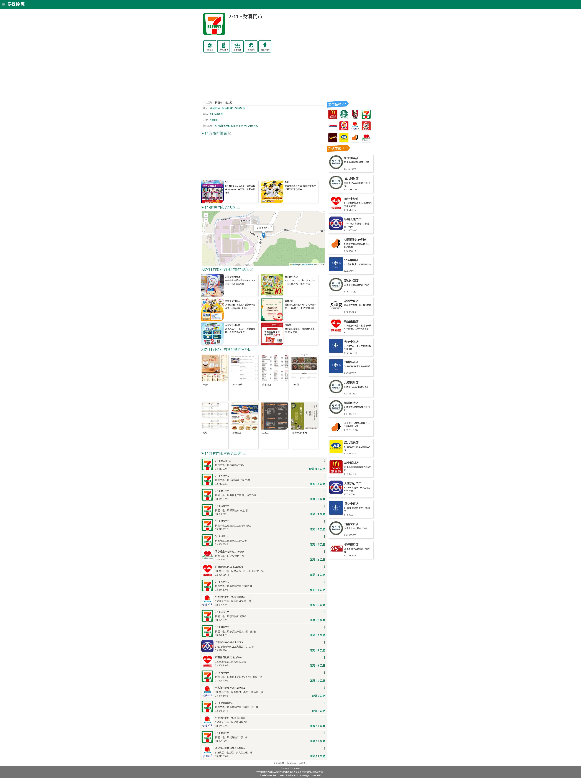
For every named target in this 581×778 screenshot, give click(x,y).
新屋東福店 (351, 321)
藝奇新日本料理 (299, 433)
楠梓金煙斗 (351, 199)
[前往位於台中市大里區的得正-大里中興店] (336, 351)
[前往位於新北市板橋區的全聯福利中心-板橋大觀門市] (336, 229)
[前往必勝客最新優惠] (366, 129)
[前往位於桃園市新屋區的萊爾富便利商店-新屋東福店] (336, 331)
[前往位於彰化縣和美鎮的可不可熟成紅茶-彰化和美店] (336, 168)
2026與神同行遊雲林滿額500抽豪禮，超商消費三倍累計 (240, 306)
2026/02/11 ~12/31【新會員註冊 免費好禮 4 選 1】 (240, 331)
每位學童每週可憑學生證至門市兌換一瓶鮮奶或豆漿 (240, 282)
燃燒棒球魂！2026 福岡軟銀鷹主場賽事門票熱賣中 (300, 188)
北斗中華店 (351, 260)
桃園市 (218, 102)
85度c (205, 384)
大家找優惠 (279, 763)
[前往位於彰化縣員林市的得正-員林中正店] (336, 513)
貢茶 (205, 433)
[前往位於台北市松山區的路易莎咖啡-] (336, 433)
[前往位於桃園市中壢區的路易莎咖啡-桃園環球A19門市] (336, 249)
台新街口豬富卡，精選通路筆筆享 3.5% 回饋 (300, 331)
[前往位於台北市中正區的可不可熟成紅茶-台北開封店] (336, 188)
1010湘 (295, 384)
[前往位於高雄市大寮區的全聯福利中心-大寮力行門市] (336, 493)
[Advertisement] (263, 78)
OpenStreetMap (307, 264)
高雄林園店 (351, 280)
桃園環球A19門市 (355, 239)
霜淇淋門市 (265, 50)
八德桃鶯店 (351, 382)
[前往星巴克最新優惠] (344, 118)
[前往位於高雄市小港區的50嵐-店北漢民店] (336, 452)
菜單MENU (224, 50)
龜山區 (229, 102)
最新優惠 (210, 50)
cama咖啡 (237, 384)
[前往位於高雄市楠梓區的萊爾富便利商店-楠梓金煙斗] (336, 208)
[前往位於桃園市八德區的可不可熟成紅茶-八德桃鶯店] (336, 392)
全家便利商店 (291, 277)
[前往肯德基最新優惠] (355, 118)
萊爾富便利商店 (232, 277)
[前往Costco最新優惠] (333, 129)
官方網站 (251, 50)
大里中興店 (351, 342)
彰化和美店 (351, 158)
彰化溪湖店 (351, 463)
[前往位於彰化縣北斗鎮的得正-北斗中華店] (336, 270)
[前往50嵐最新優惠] (344, 141)
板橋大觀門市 (352, 219)
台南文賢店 (351, 524)
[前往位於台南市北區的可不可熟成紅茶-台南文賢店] (336, 534)
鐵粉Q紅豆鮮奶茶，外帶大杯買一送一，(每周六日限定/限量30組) (300, 306)
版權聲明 (291, 763)
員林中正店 (351, 504)
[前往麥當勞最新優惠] (333, 118)
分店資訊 (237, 50)
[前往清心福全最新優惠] (366, 141)
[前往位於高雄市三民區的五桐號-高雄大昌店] (336, 311)
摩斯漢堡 (237, 433)
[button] (263, 235)
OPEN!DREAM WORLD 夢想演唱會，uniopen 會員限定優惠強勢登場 (240, 189)
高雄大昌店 (351, 301)
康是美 (288, 325)
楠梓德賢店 (351, 544)
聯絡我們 (303, 763)
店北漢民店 (351, 442)
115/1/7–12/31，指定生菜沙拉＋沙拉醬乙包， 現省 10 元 (300, 282)
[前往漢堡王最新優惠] (344, 129)
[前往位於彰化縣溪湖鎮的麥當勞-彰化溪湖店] (336, 472)
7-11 (227, 182)
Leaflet (295, 264)
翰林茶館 (289, 301)
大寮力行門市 (352, 483)
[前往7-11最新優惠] (366, 118)
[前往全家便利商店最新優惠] (355, 129)
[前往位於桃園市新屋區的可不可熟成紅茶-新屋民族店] (336, 413)
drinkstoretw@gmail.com (305, 775)
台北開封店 (351, 178)
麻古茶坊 (266, 384)
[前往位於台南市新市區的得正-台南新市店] (336, 372)
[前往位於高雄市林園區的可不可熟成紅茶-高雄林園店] (336, 290)
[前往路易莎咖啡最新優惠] (355, 141)
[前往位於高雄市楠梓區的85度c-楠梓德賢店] (336, 554)
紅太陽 (265, 433)
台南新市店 (351, 362)
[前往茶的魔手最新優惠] (333, 141)
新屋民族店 (351, 403)
